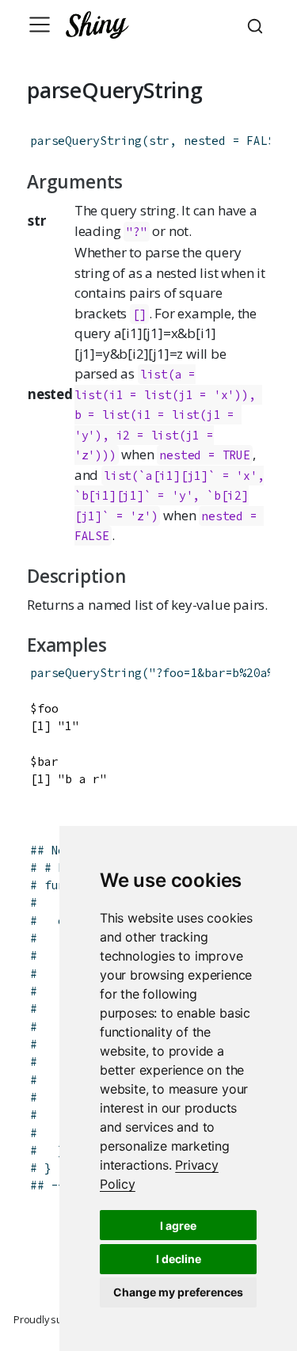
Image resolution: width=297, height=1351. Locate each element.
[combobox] (257, 24)
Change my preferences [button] (178, 1292)
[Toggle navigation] (39, 24)
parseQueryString (86, 140)
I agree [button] (178, 1225)
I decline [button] (178, 1258)
